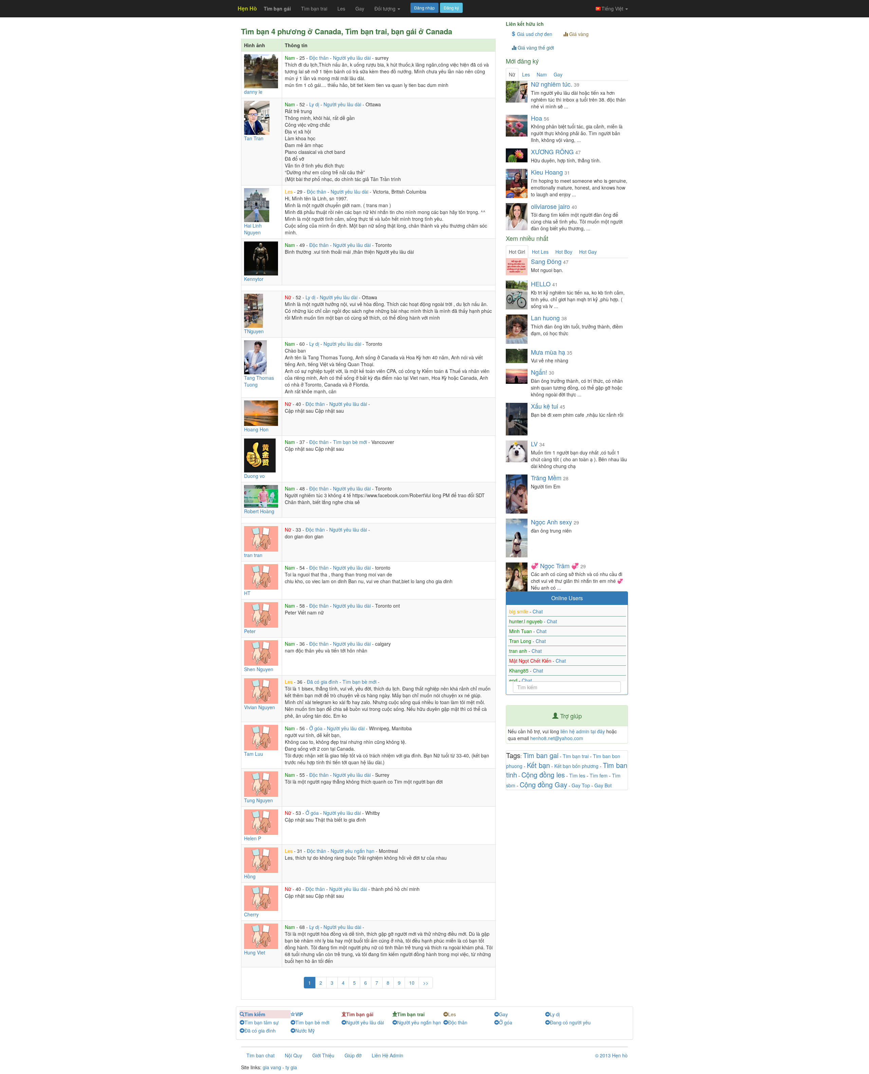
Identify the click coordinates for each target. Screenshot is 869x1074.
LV (534, 443)
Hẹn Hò (247, 8)
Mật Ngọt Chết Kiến (531, 660)
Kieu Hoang (547, 171)
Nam (290, 57)
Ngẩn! (539, 372)
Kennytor (253, 278)
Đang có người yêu (570, 1022)
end (514, 680)
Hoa (536, 117)
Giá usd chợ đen (534, 34)
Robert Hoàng (259, 511)
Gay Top (581, 785)
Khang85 (519, 670)
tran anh (519, 650)
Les (341, 8)
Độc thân (319, 57)
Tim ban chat (260, 1055)
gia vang (272, 1067)
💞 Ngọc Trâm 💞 (555, 565)
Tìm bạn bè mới (350, 441)
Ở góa (316, 728)
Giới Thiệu (323, 1055)
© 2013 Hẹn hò (611, 1055)
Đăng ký (451, 8)
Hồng (250, 876)
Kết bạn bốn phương (576, 766)
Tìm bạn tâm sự (261, 1022)
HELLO (541, 283)
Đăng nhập (424, 8)
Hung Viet (254, 952)
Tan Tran (253, 138)
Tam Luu (253, 753)
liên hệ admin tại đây (582, 731)
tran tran (253, 555)
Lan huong (546, 317)
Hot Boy (563, 251)
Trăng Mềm (546, 477)
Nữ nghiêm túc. (551, 83)
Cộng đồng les (543, 775)
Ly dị (314, 104)
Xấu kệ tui (545, 405)
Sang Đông (547, 261)
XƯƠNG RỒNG (552, 151)
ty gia (291, 1067)
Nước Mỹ (305, 1030)
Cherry (251, 914)
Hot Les (540, 251)
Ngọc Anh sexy (551, 521)
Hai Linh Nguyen (253, 229)
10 (411, 982)
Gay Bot (603, 785)
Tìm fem (599, 775)
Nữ (289, 297)
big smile (519, 611)
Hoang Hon (256, 429)
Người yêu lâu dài (352, 57)
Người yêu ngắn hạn (353, 850)
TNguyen (254, 331)
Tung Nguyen (258, 800)
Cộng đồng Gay (543, 784)
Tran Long (521, 641)
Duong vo (254, 475)
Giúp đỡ (353, 1055)
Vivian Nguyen (259, 707)
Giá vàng (578, 34)
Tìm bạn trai (314, 8)
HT (247, 593)
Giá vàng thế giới (535, 47)
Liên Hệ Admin (387, 1055)
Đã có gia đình (323, 681)
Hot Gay (588, 251)
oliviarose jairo (550, 206)
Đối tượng (385, 8)
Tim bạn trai (576, 756)
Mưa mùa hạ (548, 351)
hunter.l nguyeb (526, 621)
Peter (250, 631)
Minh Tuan (521, 631)
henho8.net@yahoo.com (556, 738)
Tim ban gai (540, 755)
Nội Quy (293, 1055)
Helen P (252, 838)
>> (425, 982)
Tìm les (577, 775)
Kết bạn (538, 765)
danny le (253, 91)
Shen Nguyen (258, 669)
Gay (359, 8)
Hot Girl (517, 251)
